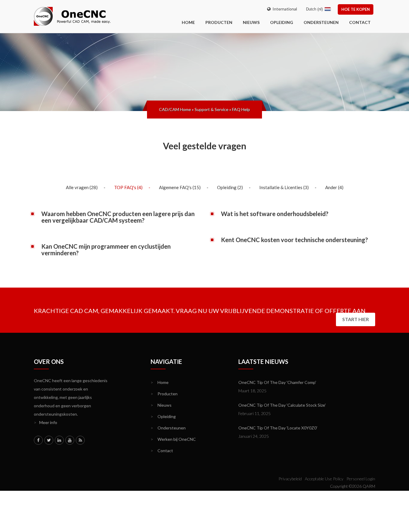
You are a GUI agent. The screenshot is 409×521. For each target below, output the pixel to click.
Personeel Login (360, 478)
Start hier (355, 319)
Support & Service (211, 109)
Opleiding (281, 22)
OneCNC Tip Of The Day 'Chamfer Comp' (277, 382)
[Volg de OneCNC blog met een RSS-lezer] (80, 440)
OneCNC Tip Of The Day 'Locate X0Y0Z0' (277, 427)
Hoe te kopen (355, 9)
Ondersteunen (321, 22)
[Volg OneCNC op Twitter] (48, 440)
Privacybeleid (290, 478)
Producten (218, 22)
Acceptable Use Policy (324, 478)
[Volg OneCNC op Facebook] (38, 440)
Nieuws (251, 22)
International (284, 8)
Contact (360, 22)
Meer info (45, 422)
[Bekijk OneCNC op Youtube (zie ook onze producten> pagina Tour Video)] (69, 440)
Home (160, 382)
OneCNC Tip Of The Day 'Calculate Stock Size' (282, 405)
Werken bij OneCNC (173, 439)
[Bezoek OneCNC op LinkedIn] (59, 440)
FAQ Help (241, 109)
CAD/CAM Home (175, 109)
